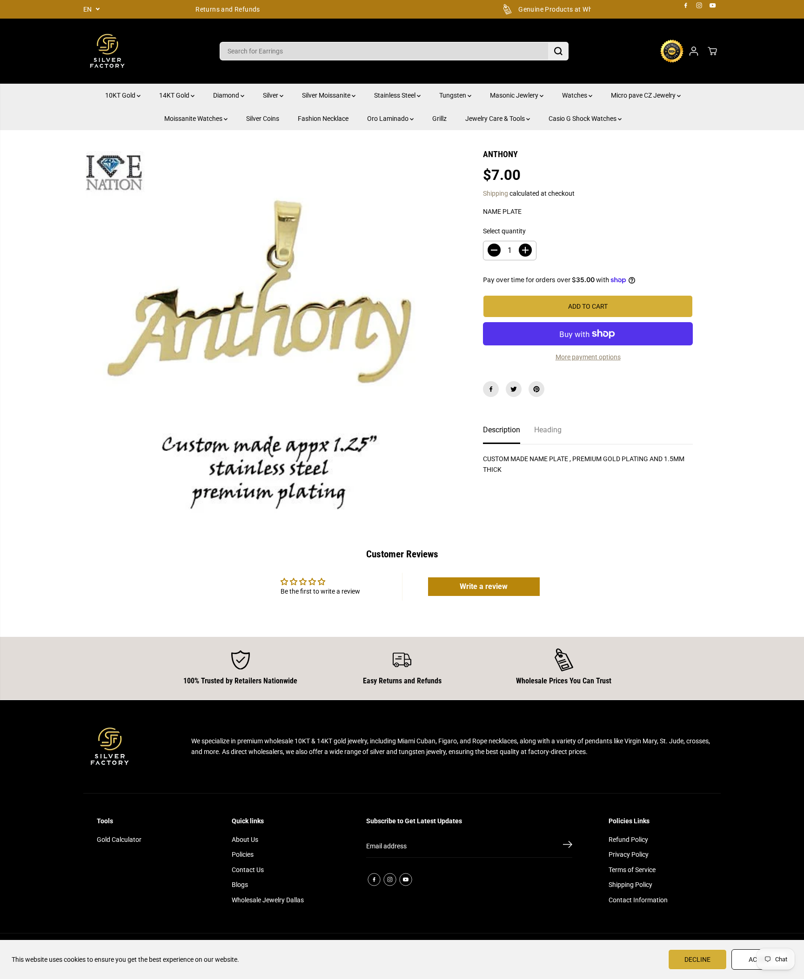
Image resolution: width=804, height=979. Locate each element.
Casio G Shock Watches (583, 118)
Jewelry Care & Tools (495, 118)
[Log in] (693, 51)
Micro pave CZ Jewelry (644, 95)
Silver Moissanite (327, 95)
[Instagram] (699, 5)
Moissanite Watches (194, 118)
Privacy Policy (629, 854)
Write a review (484, 586)
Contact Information (638, 900)
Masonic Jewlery (515, 95)
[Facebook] (685, 5)
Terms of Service (632, 869)
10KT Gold (121, 95)
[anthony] (269, 334)
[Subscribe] (567, 846)
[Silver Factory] (106, 51)
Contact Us (248, 869)
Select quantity (504, 231)
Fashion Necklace (323, 118)
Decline (697, 959)
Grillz (439, 118)
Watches (575, 95)
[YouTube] (712, 5)
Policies (243, 854)
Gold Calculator (119, 839)
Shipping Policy (630, 884)
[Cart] (712, 51)
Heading (548, 429)
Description (501, 429)
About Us (245, 839)
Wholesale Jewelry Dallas (268, 900)
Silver (271, 95)
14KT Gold (175, 95)
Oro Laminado (388, 118)
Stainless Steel (395, 95)
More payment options (588, 357)
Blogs (240, 884)
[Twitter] (514, 389)
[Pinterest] (536, 389)
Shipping (495, 193)
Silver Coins (262, 118)
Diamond (227, 95)
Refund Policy (628, 839)
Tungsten (453, 95)
